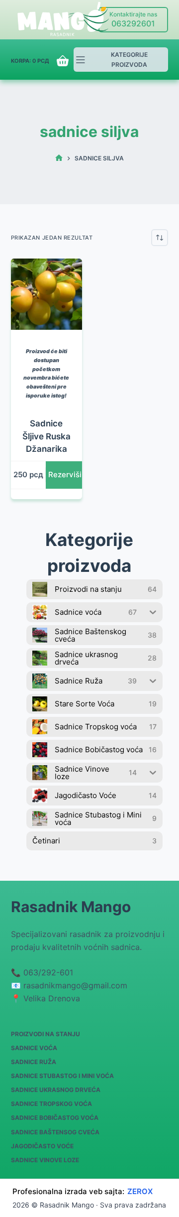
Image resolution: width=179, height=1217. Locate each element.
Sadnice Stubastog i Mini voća (62, 1076)
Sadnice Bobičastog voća (54, 1117)
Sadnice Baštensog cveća (55, 1132)
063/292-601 (48, 972)
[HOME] (59, 158)
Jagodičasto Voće (42, 1146)
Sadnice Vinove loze (45, 1160)
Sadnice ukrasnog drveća (55, 1089)
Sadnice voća (34, 1048)
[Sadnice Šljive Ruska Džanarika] (46, 294)
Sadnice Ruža (33, 1062)
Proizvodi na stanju (45, 1034)
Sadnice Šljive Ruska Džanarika (46, 436)
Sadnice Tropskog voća (51, 1103)
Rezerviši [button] (65, 474)
